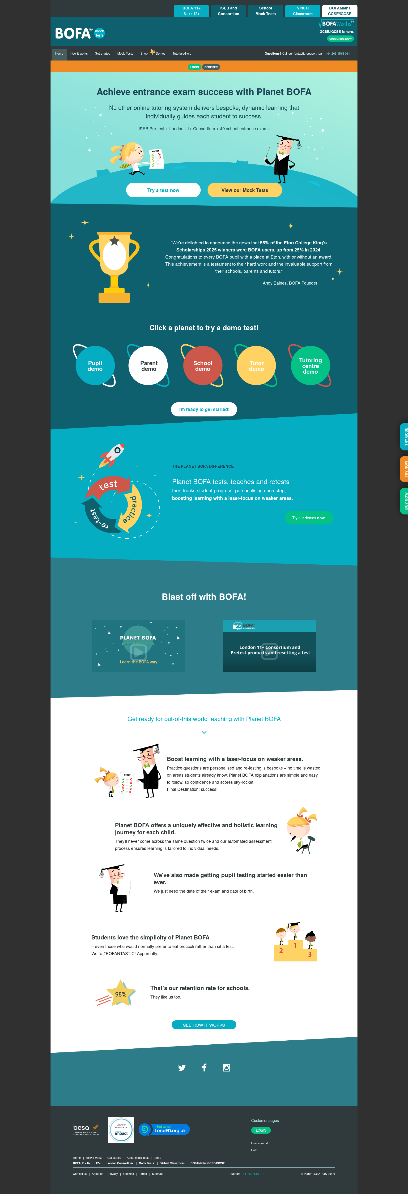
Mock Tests (125, 53)
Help (254, 1150)
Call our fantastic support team (307, 53)
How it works (79, 53)
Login (261, 1130)
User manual (259, 1143)
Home (59, 53)
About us (97, 1174)
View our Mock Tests (244, 189)
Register (211, 67)
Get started (102, 53)
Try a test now (163, 189)
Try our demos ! (309, 517)
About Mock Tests (138, 1157)
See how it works (204, 1025)
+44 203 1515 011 (253, 1174)
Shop (144, 53)
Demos (161, 53)
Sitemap (157, 1174)
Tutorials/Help (182, 53)
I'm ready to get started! (204, 409)
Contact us (80, 1174)
